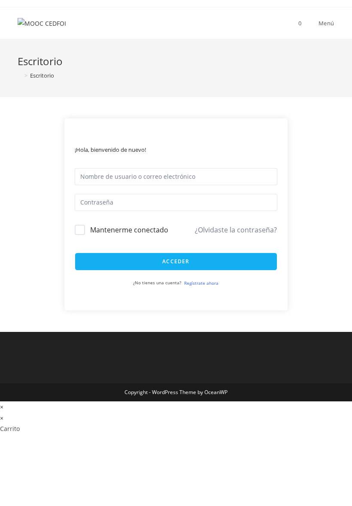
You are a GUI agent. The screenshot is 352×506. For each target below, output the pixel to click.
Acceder (175, 261)
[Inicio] (20, 75)
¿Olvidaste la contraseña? (236, 230)
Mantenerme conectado (129, 230)
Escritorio (42, 75)
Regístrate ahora (201, 283)
